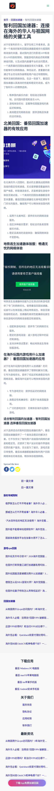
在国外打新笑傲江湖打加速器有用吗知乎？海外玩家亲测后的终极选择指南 (27, 565)
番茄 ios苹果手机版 (27, 682)
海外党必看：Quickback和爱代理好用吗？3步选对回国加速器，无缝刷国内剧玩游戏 (27, 635)
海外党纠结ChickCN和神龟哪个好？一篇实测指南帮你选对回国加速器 (27, 643)
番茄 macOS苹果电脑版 (27, 675)
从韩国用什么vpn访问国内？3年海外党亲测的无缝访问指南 (27, 609)
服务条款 (27, 705)
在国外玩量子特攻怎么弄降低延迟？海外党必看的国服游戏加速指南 (27, 591)
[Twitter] (12, 469)
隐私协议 (27, 711)
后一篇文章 (27, 487)
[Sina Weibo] (17, 469)
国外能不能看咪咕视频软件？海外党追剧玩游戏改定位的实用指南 (27, 529)
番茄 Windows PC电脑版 (27, 668)
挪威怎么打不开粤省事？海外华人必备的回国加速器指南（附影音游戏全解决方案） (27, 512)
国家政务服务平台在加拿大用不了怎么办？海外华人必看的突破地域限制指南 (27, 538)
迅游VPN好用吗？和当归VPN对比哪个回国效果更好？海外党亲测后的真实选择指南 (27, 626)
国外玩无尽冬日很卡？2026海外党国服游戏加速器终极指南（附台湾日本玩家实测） (27, 556)
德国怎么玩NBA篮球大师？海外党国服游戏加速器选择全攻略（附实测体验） (27, 582)
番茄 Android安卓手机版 (27, 689)
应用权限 (27, 718)
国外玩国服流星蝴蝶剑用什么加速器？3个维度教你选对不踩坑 (27, 573)
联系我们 (27, 725)
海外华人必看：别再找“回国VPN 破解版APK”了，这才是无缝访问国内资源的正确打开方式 (27, 618)
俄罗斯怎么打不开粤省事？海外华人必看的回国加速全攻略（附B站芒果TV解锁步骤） (27, 503)
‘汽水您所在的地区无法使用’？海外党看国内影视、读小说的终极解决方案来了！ (27, 520)
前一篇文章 (27, 481)
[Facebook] (6, 469)
